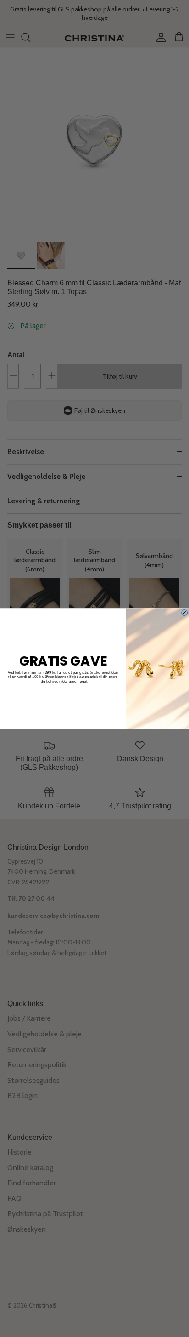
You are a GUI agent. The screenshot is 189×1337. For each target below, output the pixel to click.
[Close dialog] (185, 612)
